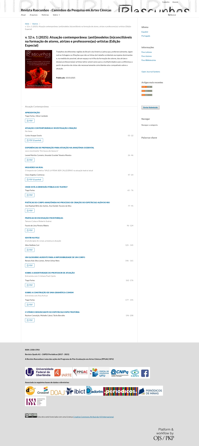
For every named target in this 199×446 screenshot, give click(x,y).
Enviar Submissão (150, 107)
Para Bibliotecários (148, 60)
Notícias (45, 15)
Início (27, 24)
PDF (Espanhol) (35, 140)
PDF (31, 121)
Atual (23, 15)
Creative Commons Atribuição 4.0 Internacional (93, 417)
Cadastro (165, 2)
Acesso (175, 2)
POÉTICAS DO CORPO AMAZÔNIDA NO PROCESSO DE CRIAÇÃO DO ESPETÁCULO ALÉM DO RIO (67, 202)
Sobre (55, 15)
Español (144, 32)
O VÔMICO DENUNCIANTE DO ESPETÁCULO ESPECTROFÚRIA (52, 312)
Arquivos (33, 15)
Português (145, 36)
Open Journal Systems (150, 71)
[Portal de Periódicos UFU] (99, 378)
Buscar (173, 15)
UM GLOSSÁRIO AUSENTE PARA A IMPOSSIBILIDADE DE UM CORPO (55, 257)
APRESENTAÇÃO (32, 112)
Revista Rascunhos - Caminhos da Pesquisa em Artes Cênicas (66, 10)
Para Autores (146, 56)
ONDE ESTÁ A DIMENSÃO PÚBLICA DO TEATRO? (46, 187)
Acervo (35, 24)
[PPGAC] (81, 378)
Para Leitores (146, 52)
